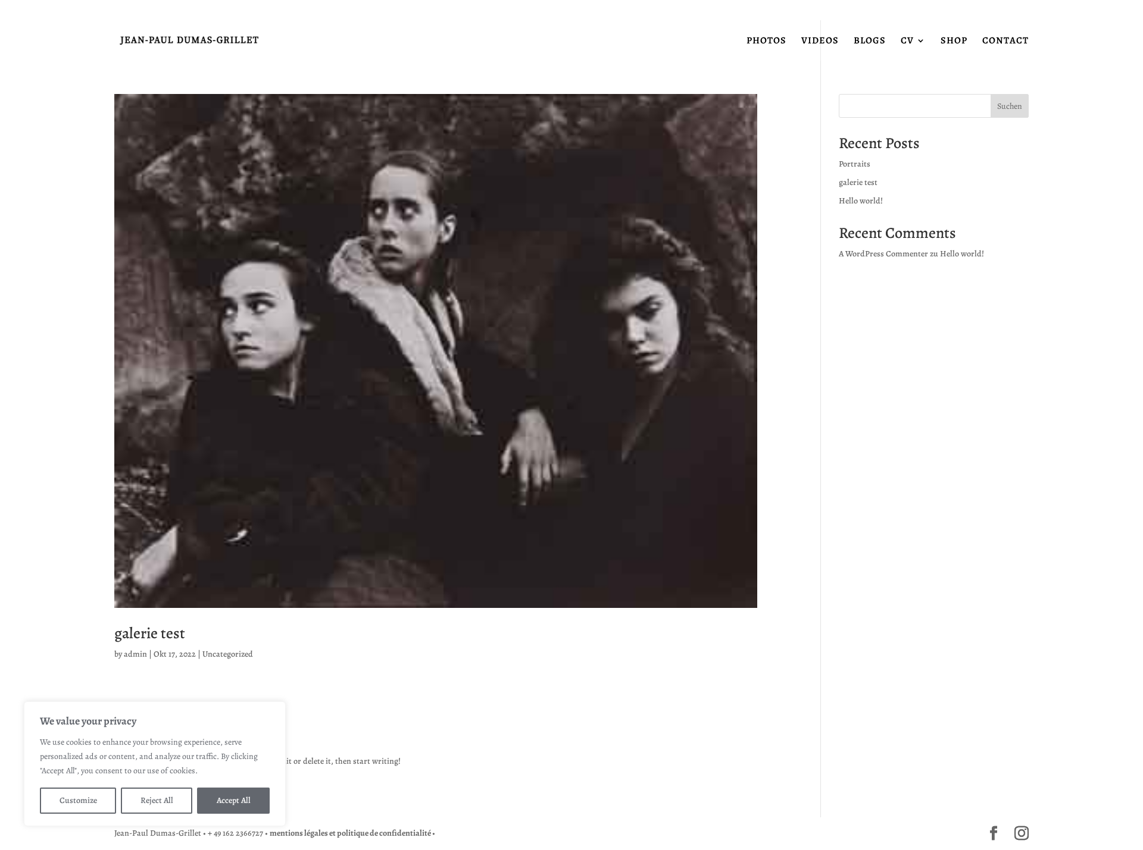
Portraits (854, 164)
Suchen (1009, 106)
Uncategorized (227, 654)
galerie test (149, 633)
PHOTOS (766, 41)
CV (907, 41)
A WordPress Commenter (883, 253)
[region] (155, 763)
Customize (78, 800)
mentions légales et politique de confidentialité (351, 833)
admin (135, 654)
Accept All (234, 800)
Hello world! (861, 200)
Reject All (156, 800)
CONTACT (1005, 41)
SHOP (954, 41)
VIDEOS (820, 41)
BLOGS (870, 41)
